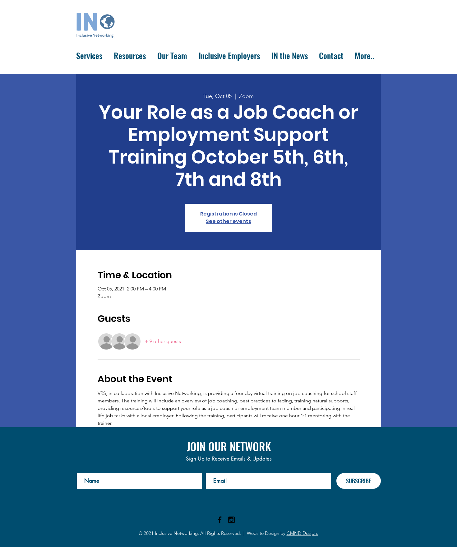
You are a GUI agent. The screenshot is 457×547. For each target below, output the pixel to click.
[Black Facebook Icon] (219, 519)
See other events (228, 221)
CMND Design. (302, 533)
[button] (90, 56)
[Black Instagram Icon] (231, 519)
